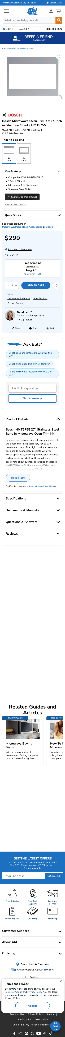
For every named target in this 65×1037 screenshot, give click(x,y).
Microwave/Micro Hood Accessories (19, 48)
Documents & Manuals (18, 298)
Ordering (8, 953)
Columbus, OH (34, 273)
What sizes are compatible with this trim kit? (31, 354)
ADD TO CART (35, 285)
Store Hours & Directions (34, 964)
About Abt (9, 942)
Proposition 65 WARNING (42, 486)
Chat (19, 970)
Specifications (40, 298)
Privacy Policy (34, 992)
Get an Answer (32, 398)
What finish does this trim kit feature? (29, 364)
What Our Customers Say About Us (19, 2)
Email (29, 319)
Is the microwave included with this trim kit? (30, 373)
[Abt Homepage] (32, 11)
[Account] (51, 11)
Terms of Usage (13, 992)
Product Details (15, 303)
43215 (15, 255)
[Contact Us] (10, 319)
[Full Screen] (61, 97)
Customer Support (15, 931)
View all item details (15, 204)
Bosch (49, 227)
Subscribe (54, 876)
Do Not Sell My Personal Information (32, 1025)
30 (23, 160)
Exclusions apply (32, 868)
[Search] (58, 20)
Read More (18, 478)
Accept (32, 1006)
